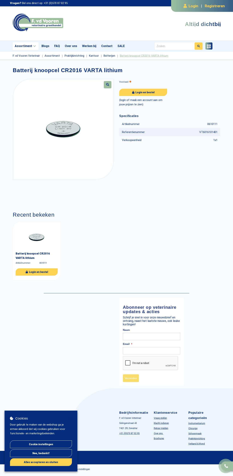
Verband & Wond (196, 443)
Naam (126, 329)
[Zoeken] (199, 46)
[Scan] (208, 46)
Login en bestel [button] (145, 92)
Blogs (45, 46)
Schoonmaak (195, 433)
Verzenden (131, 378)
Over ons (71, 46)
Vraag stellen (160, 418)
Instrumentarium (196, 423)
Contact (106, 46)
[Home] (63, 22)
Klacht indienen (161, 423)
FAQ (57, 46)
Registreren (215, 6)
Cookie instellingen (41, 444)
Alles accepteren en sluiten (41, 462)
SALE (121, 46)
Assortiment (23, 46)
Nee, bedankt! (41, 453)
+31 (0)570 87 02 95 (56, 3)
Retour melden (161, 428)
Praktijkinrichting (196, 438)
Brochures (159, 438)
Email (127, 344)
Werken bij (89, 46)
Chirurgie (192, 428)
